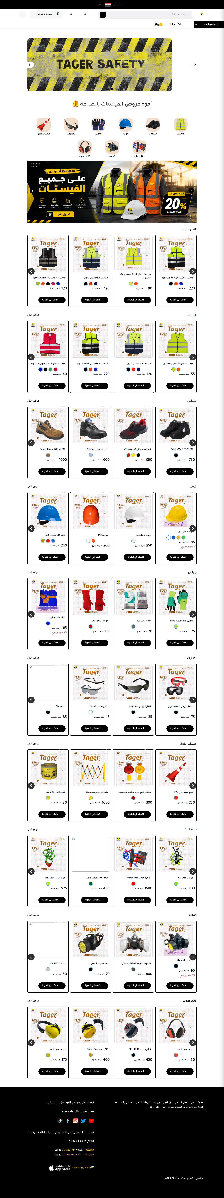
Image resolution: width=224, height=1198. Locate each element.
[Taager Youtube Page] (91, 1121)
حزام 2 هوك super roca (139, 878)
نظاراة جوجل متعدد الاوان (180, 707)
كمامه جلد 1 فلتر (99, 964)
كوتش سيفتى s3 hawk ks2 (137, 449)
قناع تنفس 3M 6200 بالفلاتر (137, 964)
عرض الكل (33, 315)
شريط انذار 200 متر (55, 792)
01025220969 (68, 1155)
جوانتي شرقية (144, 621)
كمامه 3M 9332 (57, 964)
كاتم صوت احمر (185, 1049)
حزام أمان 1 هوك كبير (54, 878)
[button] (195, 65)
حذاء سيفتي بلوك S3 (97, 449)
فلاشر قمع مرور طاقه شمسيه (135, 792)
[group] (112, 64)
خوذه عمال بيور (185, 532)
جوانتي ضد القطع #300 (181, 621)
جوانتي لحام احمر (100, 621)
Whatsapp (88, 1150)
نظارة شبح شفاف (99, 707)
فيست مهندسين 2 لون (96, 278)
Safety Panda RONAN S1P (52, 449)
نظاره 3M (60, 707)
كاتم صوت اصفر (57, 1049)
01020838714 (68, 1150)
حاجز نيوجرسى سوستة (97, 792)
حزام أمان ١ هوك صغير (96, 878)
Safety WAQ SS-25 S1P (182, 449)
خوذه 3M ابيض (143, 535)
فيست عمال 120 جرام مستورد (177, 364)
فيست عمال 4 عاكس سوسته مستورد (135, 276)
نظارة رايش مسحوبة (140, 707)
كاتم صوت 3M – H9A (97, 1049)
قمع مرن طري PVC (183, 792)
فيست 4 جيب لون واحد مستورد (49, 278)
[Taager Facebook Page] (67, 1121)
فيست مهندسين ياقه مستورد (177, 278)
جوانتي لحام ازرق (57, 618)
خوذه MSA (103, 535)
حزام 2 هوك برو (185, 878)
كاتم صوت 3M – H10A (140, 1049)
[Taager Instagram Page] (83, 1121)
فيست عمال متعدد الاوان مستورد (48, 364)
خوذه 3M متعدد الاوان (54, 535)
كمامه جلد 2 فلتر (184, 960)
